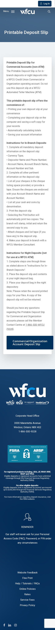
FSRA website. (29, 499)
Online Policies (27, 588)
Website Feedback (27, 572)
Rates (27, 594)
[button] (9, 11)
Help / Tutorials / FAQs (27, 583)
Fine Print (27, 578)
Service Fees (27, 599)
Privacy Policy (27, 605)
